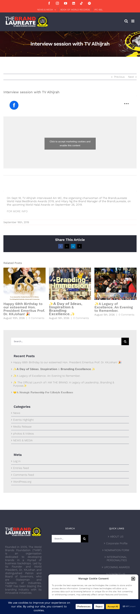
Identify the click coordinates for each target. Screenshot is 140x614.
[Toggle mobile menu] (133, 21)
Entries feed (21, 468)
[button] (133, 578)
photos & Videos (23, 433)
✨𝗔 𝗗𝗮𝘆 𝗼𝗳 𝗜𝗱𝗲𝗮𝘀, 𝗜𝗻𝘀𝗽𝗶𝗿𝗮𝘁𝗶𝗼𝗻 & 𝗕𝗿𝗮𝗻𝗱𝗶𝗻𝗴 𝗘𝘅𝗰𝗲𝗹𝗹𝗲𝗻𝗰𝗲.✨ (65, 309)
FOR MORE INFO (17, 211)
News (16, 413)
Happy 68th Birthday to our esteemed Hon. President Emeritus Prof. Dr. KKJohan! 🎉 (24, 309)
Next (131, 76)
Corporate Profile (117, 543)
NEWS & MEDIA (23, 440)
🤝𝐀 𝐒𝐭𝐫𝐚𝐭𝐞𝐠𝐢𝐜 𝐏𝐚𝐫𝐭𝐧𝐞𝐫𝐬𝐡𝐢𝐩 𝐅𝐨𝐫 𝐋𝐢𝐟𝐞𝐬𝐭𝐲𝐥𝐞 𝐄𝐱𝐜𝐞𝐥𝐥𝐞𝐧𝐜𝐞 (43, 392)
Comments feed (23, 474)
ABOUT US (116, 536)
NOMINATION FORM (116, 550)
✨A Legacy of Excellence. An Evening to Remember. (113, 307)
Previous (119, 76)
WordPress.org (22, 481)
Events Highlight (23, 419)
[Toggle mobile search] (126, 21)
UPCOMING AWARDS (117, 567)
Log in (17, 461)
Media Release (22, 426)
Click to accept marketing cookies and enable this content (70, 143)
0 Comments (36, 318)
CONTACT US (117, 574)
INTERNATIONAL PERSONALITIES (117, 558)
